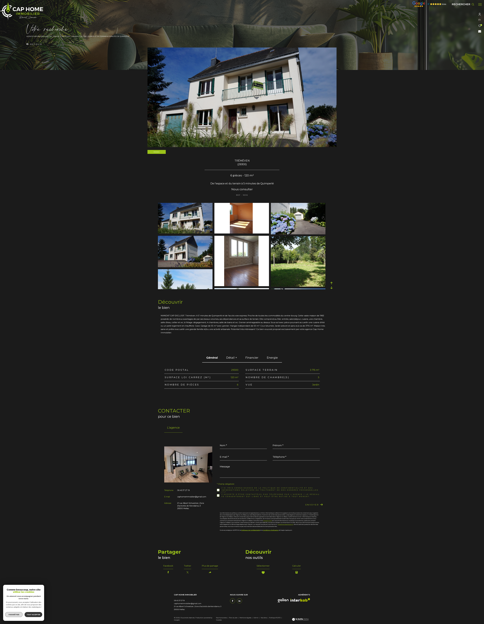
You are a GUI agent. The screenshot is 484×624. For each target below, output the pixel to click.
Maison (75, 36)
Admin (256, 618)
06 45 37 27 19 (183, 490)
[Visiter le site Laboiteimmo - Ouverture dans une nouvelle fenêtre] (300, 619)
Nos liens (264, 618)
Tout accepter (33, 614)
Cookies (219, 620)
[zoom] (185, 233)
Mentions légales (245, 618)
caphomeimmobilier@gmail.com (191, 497)
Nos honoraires (221, 618)
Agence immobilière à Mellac (39, 36)
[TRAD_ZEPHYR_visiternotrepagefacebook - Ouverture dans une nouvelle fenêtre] (232, 600)
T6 (81, 36)
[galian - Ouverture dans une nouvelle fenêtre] (283, 600)
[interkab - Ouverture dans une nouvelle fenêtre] (300, 600)
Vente (56, 36)
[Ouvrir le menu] (480, 4)
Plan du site (233, 618)
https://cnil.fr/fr (267, 520)
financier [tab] (251, 357)
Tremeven (65, 36)
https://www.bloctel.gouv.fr (285, 524)
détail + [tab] (231, 357)
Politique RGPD (275, 618)
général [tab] (212, 357)
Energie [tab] (272, 357)
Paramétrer (14, 614)
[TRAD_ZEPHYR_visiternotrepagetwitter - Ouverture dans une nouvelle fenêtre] (239, 600)
